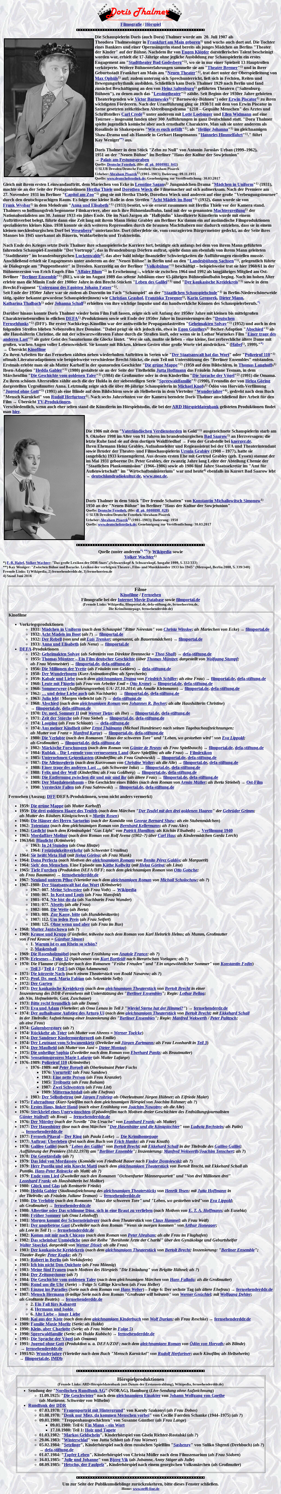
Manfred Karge (87, 733)
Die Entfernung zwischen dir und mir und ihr (84, 777)
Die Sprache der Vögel (213, 375)
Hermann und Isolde (54, 1309)
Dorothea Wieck (137, 189)
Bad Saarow (215, 436)
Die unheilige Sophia (50, 1052)
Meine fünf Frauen (48, 1269)
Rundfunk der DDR (47, 1405)
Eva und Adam (45, 1008)
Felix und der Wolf (59, 772)
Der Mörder (42, 1121)
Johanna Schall (69, 303)
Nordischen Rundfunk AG (80, 1390)
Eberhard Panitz (145, 1052)
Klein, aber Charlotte (50, 1329)
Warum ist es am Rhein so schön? (66, 944)
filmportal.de (188, 599)
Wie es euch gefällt (165, 129)
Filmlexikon (201, 752)
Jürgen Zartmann (137, 1042)
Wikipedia (162, 551)
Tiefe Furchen (44, 870)
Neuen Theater (181, 72)
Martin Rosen (105, 815)
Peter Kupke (58, 1254)
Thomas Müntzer (162, 659)
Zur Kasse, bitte (65, 914)
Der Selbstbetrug (57, 1097)
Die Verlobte (53, 737)
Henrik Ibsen (177, 1190)
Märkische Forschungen (64, 747)
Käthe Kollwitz (116, 865)
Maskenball (46, 949)
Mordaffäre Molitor (49, 835)
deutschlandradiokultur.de (116, 476)
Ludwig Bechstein (207, 1126)
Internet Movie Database (141, 599)
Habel (236, 344)
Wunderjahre (209, 391)
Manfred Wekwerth (189, 1018)
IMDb (57, 1358)
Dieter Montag (112, 1047)
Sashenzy (182, 1444)
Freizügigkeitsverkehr (62, 850)
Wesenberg (81, 230)
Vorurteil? (62, 1072)
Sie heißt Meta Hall (48, 855)
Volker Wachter (139, 557)
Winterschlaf (76, 1440)
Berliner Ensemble (39, 276)
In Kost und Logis (67, 894)
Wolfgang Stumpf (222, 659)
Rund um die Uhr (47, 1284)
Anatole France (133, 953)
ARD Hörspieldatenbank (195, 406)
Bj (112, 1459)
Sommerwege (54, 688)
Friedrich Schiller (161, 678)
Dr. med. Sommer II (60, 713)
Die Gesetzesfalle (46, 1156)
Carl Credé (131, 114)
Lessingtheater (167, 93)
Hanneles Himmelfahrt (222, 134)
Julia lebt (50, 698)
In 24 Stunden (55, 845)
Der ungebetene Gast (50, 1225)
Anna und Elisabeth (89, 205)
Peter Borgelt (71, 1067)
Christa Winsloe (178, 629)
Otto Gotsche (185, 870)
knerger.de (241, 441)
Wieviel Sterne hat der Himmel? (155, 1008)
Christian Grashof (126, 298)
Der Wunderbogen (59, 673)
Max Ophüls (106, 78)
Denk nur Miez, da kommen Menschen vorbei (106, 1415)
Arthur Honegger (200, 1225)
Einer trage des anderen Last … (71, 767)
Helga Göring (257, 381)
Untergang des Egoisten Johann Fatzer (75, 287)
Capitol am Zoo (79, 194)
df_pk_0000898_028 (152, 510)
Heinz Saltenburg (178, 88)
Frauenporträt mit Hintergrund (93, 1410)
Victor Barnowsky (152, 99)
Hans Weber (132, 1289)
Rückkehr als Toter (49, 1032)
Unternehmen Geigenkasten (68, 757)
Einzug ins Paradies (49, 1289)
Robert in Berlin (46, 1259)
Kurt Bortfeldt (112, 958)
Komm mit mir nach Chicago (58, 1235)
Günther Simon (69, 939)
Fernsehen (151, 594)
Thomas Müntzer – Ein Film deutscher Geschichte (88, 659)
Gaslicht (38, 830)
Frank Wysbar (16, 205)
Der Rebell (52, 639)
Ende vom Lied (45, 1176)
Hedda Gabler (49, 370)
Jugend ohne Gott (22, 391)
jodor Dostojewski (165, 1161)
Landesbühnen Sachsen (212, 261)
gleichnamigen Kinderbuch (116, 1319)
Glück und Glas (45, 1185)
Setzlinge (72, 1444)
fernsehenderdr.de (211, 1008)
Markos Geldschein (82, 1435)
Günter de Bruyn (145, 747)
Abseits (57, 904)
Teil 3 (35, 968)
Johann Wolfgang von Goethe (197, 1395)
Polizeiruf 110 (257, 354)
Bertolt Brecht (177, 988)
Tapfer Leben (76, 1454)
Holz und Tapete (100, 1430)
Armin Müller (193, 782)
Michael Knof (190, 386)
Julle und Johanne (81, 1459)
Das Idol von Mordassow (54, 1161)
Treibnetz (62, 1082)
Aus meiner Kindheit (60, 728)
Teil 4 (49, 968)
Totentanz (40, 825)
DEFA (72, 318)
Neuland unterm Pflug (51, 879)
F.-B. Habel (15, 563)
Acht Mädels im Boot (172, 199)
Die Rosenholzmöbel (50, 953)
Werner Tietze (100, 713)
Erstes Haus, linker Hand (54, 1106)
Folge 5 (124, 1329)
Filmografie (131, 24)
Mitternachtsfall (67, 1092)
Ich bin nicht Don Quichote (56, 1264)
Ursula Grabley (195, 451)
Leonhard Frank (139, 1121)
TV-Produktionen (54, 401)
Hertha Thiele (100, 189)
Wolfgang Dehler (235, 1294)
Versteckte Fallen (58, 787)
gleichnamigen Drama (116, 678)
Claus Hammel (166, 1220)
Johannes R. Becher (147, 703)
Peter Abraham (141, 1235)
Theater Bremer (222, 67)
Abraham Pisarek (123, 174)
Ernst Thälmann (107, 728)
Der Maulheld (44, 1047)
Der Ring (73, 1136)
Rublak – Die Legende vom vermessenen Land (85, 752)
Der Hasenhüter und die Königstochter (144, 1126)
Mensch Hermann (47, 1294)
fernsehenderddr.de (80, 875)
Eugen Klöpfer (195, 52)
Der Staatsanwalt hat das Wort (200, 354)
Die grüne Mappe (161, 365)
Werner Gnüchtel (195, 1294)
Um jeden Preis (64, 919)
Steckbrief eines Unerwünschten (61, 1111)
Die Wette (59, 909)
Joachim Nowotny (144, 1106)
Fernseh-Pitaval (45, 1136)
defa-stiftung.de (197, 654)
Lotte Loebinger (197, 114)
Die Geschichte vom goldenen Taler (63, 375)
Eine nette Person (69, 1077)
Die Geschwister (79, 1395)
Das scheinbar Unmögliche (55, 1240)
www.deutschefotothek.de (126, 178)
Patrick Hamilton (138, 830)
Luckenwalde (88, 255)
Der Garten (41, 983)
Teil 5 (62, 968)
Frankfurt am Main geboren (173, 42)
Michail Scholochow (178, 879)
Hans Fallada (182, 1279)
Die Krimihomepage (139, 1136)
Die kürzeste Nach (48, 973)
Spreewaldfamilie (175, 381)
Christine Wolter (139, 762)
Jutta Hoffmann (171, 370)
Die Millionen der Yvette (64, 668)
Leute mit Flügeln (58, 683)
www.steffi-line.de (146, 1489)
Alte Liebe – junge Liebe (57, 1314)
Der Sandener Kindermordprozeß (62, 1037)
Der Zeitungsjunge (48, 1274)
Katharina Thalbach (22, 303)
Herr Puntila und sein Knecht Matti (64, 1166)
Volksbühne (158, 266)
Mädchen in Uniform (233, 184)
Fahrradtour (43, 1102)
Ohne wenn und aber (70, 924)
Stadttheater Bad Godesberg (155, 62)
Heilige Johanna (213, 129)
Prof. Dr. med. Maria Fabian (57, 978)
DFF (51, 796)
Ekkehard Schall (234, 1013)
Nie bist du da (63, 899)
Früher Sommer (46, 1215)
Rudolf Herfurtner (68, 396)
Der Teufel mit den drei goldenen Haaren (175, 810)
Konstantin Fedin (236, 963)
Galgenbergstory (46, 1028)
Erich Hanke (125, 1141)
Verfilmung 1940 (217, 830)
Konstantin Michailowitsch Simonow (227, 500)
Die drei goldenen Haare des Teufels (64, 810)
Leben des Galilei (151, 282)
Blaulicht (44, 840)
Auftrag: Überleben (48, 1141)
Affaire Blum (89, 271)
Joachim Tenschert (216, 1151)
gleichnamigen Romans (113, 860)
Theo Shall (165, 654)
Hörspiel (153, 24)
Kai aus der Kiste (47, 1319)
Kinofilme (37, 349)
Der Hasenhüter (46, 1126)
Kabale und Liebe (58, 678)
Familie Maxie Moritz (51, 1324)
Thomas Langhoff (255, 365)
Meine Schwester (66, 889)
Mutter (38, 929)
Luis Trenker (98, 639)
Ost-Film (254, 782)
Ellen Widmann (236, 114)
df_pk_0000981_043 (161, 164)
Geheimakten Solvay (208, 323)
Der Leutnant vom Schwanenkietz (62, 1042)
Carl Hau (166, 835)
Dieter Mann (231, 298)
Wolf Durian (161, 1319)
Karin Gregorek (202, 298)
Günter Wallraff (33, 1116)
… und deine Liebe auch (64, 693)
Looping (49, 723)
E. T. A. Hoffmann (205, 1210)
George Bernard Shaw (154, 820)
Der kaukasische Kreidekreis (211, 282)
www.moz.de (155, 476)
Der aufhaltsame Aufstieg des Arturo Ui (67, 1013)
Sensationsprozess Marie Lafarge (61, 1057)
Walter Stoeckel (33, 1245)
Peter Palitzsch (223, 1018)
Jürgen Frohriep (97, 1097)
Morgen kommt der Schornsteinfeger (65, 1220)
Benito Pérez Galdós (162, 860)
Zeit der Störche (57, 718)
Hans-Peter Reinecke (54, 1171)
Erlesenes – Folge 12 (49, 958)
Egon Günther (191, 329)
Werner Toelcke (128, 1032)
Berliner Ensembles (144, 993)
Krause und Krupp (48, 934)
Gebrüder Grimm (238, 810)
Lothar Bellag (191, 993)
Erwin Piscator (243, 99)
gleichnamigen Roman (100, 703)
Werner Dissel (88, 1245)
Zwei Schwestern (69, 1087)
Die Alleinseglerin (58, 762)
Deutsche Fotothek (121, 164)
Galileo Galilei (44, 1146)
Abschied (254, 329)
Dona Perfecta (44, 860)
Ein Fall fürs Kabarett (55, 1304)
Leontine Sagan (149, 184)
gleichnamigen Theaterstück (130, 988)
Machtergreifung (229, 210)
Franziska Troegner (163, 298)
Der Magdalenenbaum (63, 782)
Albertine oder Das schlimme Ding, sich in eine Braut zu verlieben (91, 1210)
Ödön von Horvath (206, 1343)
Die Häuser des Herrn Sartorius (60, 820)
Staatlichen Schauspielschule (190, 292)
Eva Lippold (233, 737)
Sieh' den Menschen (49, 865)
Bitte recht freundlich (51, 1003)
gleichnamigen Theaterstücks (130, 1190)
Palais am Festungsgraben (124, 159)
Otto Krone (140, 683)
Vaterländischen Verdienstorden (152, 431)
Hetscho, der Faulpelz (84, 1464)
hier (15, 411)
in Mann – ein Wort (106, 1425)
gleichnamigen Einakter (138, 1395)
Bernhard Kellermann (140, 825)
